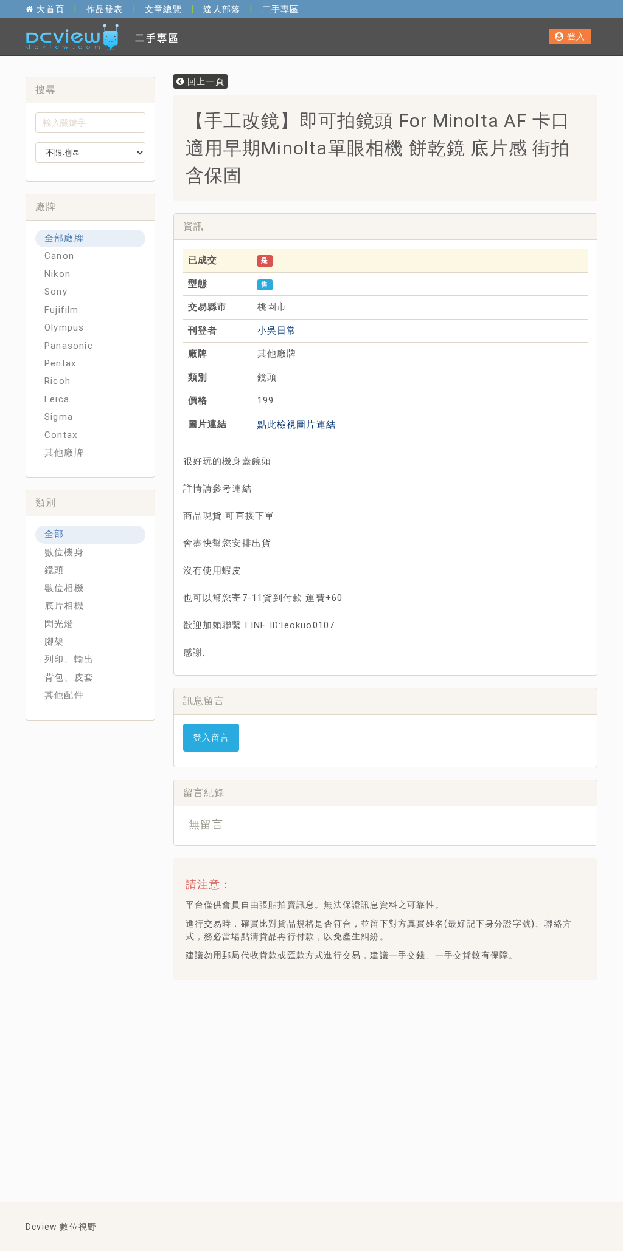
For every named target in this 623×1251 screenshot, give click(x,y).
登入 (574, 36)
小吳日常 (277, 330)
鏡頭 (54, 569)
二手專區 (280, 9)
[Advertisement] (403, 1077)
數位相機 (64, 588)
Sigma (58, 416)
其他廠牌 (64, 452)
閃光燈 (59, 624)
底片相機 (64, 605)
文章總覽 (163, 9)
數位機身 (64, 552)
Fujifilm (61, 309)
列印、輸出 (69, 659)
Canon (59, 255)
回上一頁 (204, 81)
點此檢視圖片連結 (296, 424)
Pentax (60, 363)
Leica (56, 399)
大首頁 (49, 9)
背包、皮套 (69, 677)
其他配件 (64, 695)
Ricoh (57, 380)
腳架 (54, 641)
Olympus (64, 327)
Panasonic (68, 345)
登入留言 (211, 737)
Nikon (57, 274)
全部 (54, 534)
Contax (60, 435)
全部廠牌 (64, 238)
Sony (56, 291)
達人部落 (221, 9)
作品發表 (105, 9)
